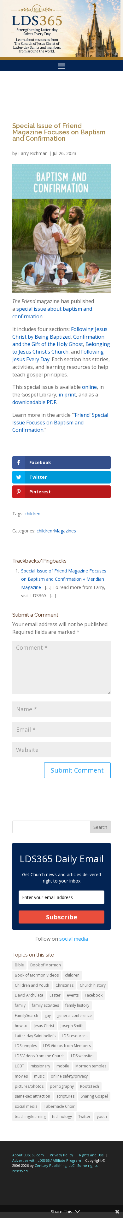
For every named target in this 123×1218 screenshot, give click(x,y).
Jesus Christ (44, 1025)
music (39, 1076)
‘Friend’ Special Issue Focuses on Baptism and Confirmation (60, 422)
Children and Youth (32, 985)
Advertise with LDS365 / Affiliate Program (46, 1160)
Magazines (65, 531)
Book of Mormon (45, 965)
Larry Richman (33, 153)
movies (21, 1076)
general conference (74, 1015)
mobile (62, 1066)
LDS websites (82, 1056)
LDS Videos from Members (67, 1045)
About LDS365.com (28, 1155)
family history (77, 1005)
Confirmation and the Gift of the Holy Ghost (58, 340)
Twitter (84, 1116)
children (32, 514)
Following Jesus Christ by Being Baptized (60, 333)
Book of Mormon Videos (37, 975)
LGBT (19, 1066)
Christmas (64, 985)
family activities (45, 1005)
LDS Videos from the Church (40, 1056)
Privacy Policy (61, 1155)
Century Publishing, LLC (54, 1165)
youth (102, 1116)
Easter (55, 995)
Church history (93, 985)
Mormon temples (90, 1066)
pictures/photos (29, 1086)
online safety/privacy (69, 1076)
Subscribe (61, 917)
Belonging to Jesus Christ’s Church (61, 348)
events (73, 995)
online (89, 386)
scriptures (65, 1096)
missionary (40, 1066)
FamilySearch (26, 1015)
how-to (21, 1025)
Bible (19, 965)
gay (47, 1015)
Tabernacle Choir (59, 1106)
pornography (62, 1086)
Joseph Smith (72, 1025)
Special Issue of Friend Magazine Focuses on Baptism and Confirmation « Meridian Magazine (63, 579)
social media (73, 938)
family (20, 1005)
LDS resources (74, 1036)
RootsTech (89, 1086)
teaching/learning (30, 1116)
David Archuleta (29, 995)
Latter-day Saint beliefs (35, 1036)
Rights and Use (91, 1155)
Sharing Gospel (94, 1096)
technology (62, 1116)
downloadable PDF (34, 402)
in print (67, 394)
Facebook (93, 995)
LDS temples (26, 1045)
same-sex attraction (32, 1096)
